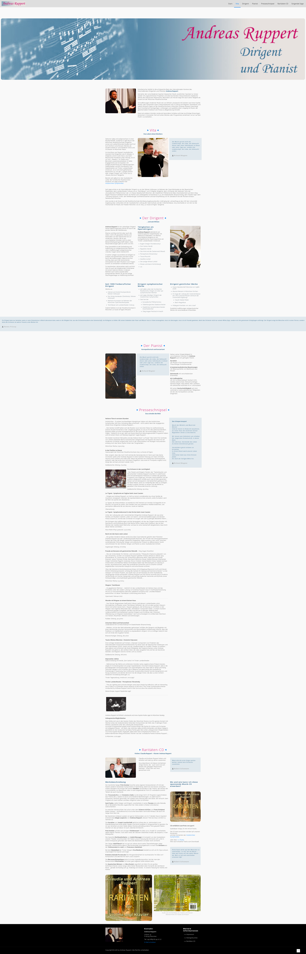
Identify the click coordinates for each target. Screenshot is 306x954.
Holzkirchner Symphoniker (114, 183)
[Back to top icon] (298, 950)
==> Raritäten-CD (189, 941)
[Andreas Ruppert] (14, 3)
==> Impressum (189, 934)
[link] (120, 768)
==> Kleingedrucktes (191, 938)
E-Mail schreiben (150, 942)
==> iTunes (180, 840)
